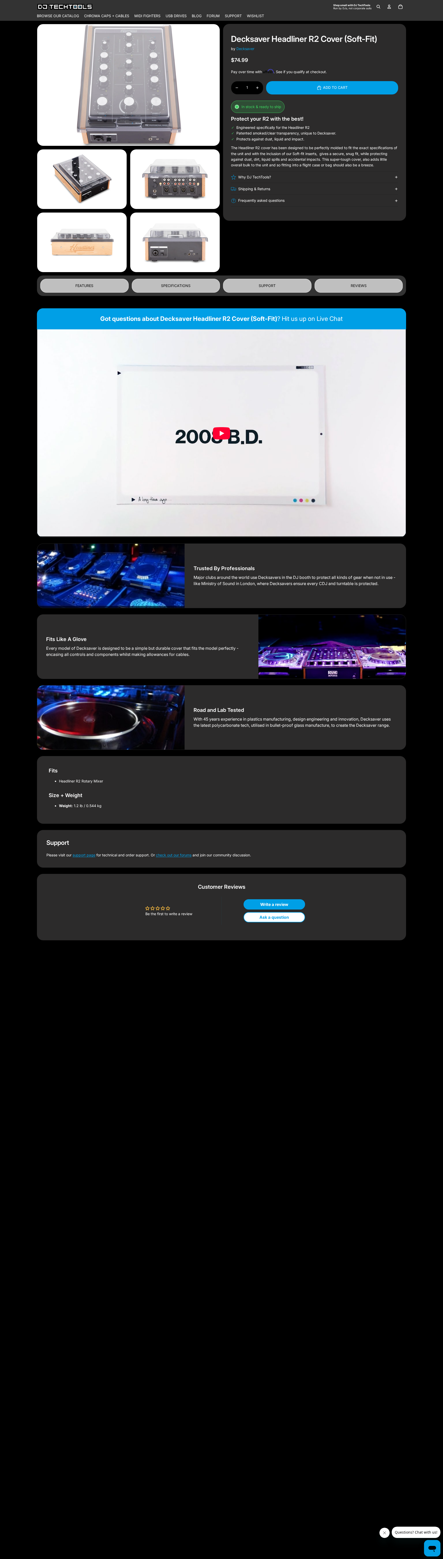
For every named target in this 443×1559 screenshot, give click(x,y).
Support (267, 285)
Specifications (175, 285)
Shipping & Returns (254, 189)
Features (84, 285)
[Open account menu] (389, 6)
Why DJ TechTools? (254, 177)
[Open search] (378, 6)
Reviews (359, 285)
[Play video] (221, 433)
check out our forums (174, 855)
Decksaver (245, 48)
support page (84, 855)
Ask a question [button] (274, 917)
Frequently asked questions (261, 200)
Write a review (274, 904)
